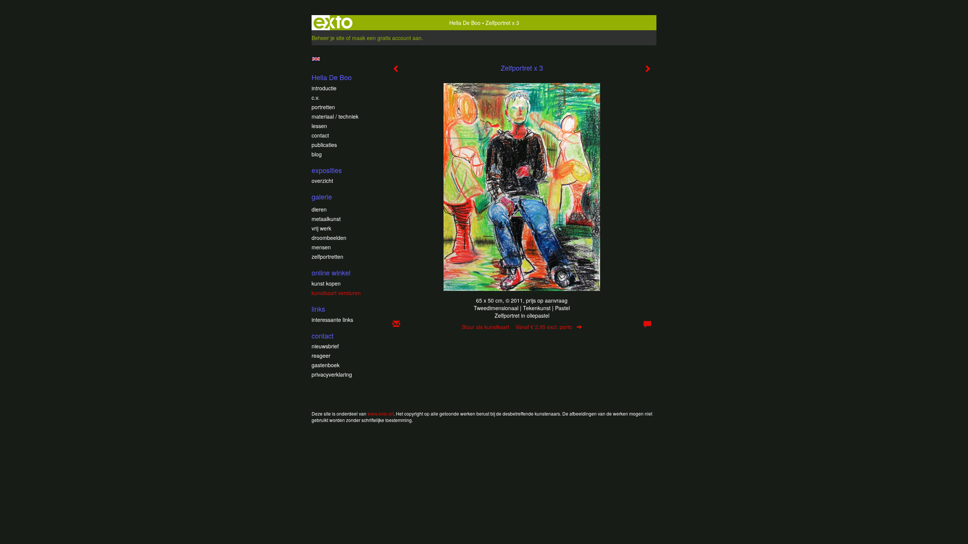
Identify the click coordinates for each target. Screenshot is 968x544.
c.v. (316, 97)
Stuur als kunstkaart (517, 327)
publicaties (324, 144)
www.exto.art (381, 413)
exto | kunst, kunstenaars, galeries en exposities (333, 22)
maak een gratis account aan (387, 38)
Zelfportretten (327, 256)
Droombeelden (329, 237)
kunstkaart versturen (336, 293)
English (316, 59)
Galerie (322, 196)
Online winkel (331, 272)
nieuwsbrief (325, 346)
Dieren (319, 209)
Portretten (323, 107)
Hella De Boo (465, 22)
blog (317, 154)
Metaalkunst (326, 219)
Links (318, 309)
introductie (324, 88)
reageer (321, 355)
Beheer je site (328, 38)
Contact (320, 135)
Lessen (319, 126)
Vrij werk (321, 228)
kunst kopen (326, 283)
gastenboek (326, 365)
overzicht (322, 180)
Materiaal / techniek (335, 116)
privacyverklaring (332, 374)
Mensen (321, 247)
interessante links (332, 319)
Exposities (327, 170)
